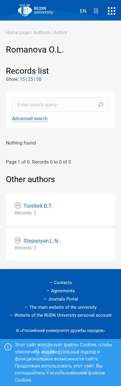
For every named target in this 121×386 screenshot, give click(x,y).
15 (22, 79)
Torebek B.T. (38, 206)
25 (30, 79)
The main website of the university (63, 307)
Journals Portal (63, 299)
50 (38, 79)
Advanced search (30, 118)
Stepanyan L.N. (41, 241)
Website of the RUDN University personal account (63, 315)
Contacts (63, 282)
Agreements (63, 290)
